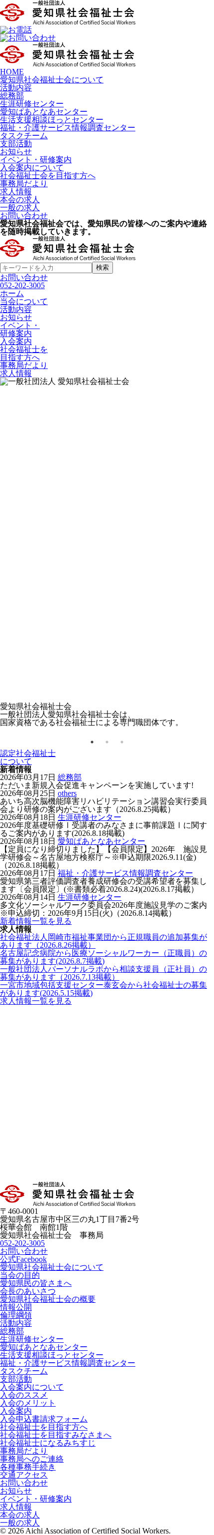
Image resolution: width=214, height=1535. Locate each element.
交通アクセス (24, 1475)
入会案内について (32, 167)
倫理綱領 (16, 1315)
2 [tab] (107, 742)
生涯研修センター (32, 103)
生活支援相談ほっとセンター (52, 119)
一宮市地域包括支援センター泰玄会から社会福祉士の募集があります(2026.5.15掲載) (103, 989)
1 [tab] (92, 742)
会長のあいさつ (28, 1291)
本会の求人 (20, 199)
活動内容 (16, 87)
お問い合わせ (24, 215)
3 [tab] (122, 742)
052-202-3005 (22, 285)
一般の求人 (20, 207)
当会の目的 (20, 1275)
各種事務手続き (28, 1467)
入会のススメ (24, 1395)
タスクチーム (24, 135)
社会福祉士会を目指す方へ (48, 175)
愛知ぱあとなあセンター (44, 111)
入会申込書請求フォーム (44, 1419)
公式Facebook (23, 1259)
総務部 (12, 95)
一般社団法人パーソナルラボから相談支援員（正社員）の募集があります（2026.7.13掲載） (103, 973)
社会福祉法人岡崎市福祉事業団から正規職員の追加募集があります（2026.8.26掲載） (103, 941)
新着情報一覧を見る (36, 921)
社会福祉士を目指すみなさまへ (55, 1435)
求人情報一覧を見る (36, 1001)
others (67, 793)
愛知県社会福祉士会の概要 (48, 1299)
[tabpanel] (107, 552)
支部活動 (16, 143)
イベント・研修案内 (36, 159)
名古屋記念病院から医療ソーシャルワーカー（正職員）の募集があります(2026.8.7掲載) (103, 957)
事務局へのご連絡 (32, 1459)
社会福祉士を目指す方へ (44, 1427)
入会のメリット (28, 1403)
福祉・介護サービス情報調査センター (67, 127)
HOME (12, 71)
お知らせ (16, 151)
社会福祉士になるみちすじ (48, 1443)
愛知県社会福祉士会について (52, 79)
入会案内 (16, 1411)
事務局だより (24, 183)
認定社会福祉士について (28, 757)
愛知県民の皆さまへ (36, 1283)
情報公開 (16, 1307)
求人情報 (16, 191)
